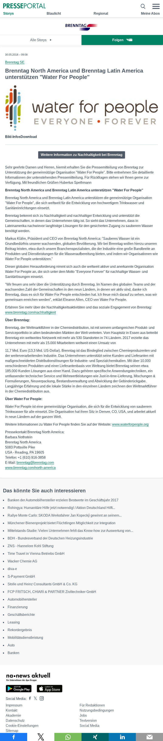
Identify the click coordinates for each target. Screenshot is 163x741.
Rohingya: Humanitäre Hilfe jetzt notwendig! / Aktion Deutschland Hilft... (61, 508)
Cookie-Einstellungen (22, 725)
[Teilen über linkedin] (122, 737)
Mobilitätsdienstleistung (25, 637)
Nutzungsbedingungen (97, 710)
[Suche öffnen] (143, 6)
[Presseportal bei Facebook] (28, 698)
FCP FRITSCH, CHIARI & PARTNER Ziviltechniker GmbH (52, 592)
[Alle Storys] (81, 31)
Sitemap (12, 731)
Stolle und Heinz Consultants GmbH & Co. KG (42, 584)
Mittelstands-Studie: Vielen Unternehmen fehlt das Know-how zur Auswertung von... (70, 530)
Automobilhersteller (22, 599)
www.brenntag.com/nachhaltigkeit (30, 312)
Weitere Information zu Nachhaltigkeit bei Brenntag (81, 155)
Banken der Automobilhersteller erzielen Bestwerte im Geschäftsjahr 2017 (63, 500)
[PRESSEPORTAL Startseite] (24, 6)
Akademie (13, 715)
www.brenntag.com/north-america (30, 467)
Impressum (14, 705)
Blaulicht (54, 13)
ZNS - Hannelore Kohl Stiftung (30, 546)
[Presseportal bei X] (34, 698)
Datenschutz (15, 720)
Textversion (88, 720)
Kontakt (11, 710)
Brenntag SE (14, 62)
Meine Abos (150, 13)
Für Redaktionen (92, 705)
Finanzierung (18, 607)
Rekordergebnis (20, 630)
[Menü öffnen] (156, 6)
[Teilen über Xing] (95, 737)
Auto (11, 645)
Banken (13, 653)
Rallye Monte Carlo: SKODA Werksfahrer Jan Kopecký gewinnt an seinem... (65, 515)
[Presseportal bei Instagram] (40, 698)
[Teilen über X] (40, 737)
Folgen (118, 40)
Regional (101, 13)
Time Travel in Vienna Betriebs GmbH (36, 553)
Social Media (89, 725)
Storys (8, 13)
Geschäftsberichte (21, 614)
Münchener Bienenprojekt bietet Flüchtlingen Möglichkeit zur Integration (61, 523)
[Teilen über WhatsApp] (68, 737)
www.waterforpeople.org (130, 424)
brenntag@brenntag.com (35, 462)
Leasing (14, 622)
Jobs (83, 715)
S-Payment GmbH (21, 576)
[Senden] (149, 737)
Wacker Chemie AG (22, 561)
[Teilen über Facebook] (13, 737)
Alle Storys (38, 40)
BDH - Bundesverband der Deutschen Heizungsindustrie (50, 538)
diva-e (12, 569)
